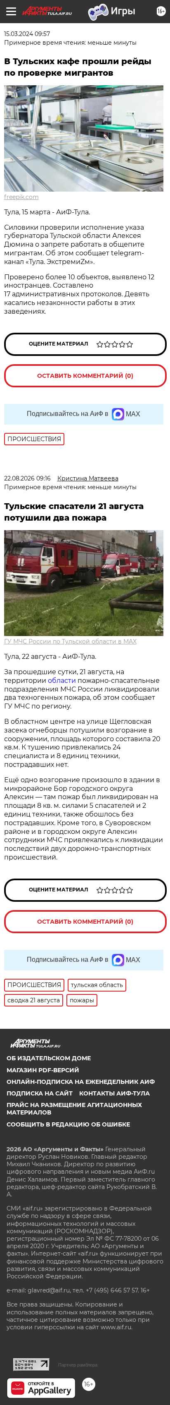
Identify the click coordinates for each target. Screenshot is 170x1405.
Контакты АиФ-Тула (114, 1093)
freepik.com (21, 197)
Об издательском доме (49, 1058)
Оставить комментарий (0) (85, 375)
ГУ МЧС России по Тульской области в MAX (70, 641)
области (62, 680)
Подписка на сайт (40, 1093)
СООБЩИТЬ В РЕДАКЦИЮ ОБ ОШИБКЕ (68, 1124)
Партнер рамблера (77, 1364)
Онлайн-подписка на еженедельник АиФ (81, 1082)
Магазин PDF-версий (43, 1070)
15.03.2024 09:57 (27, 34)
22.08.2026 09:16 (27, 478)
